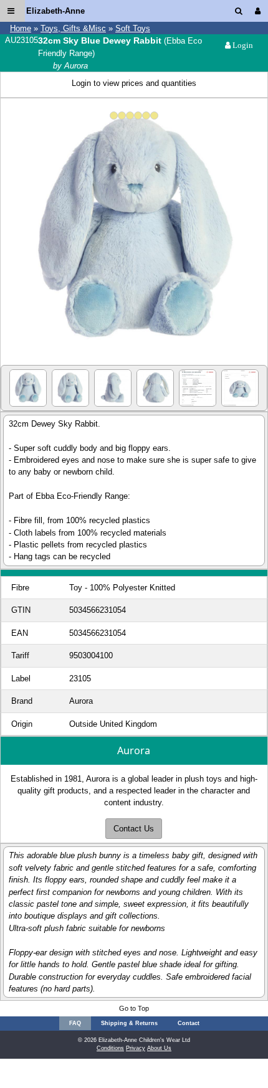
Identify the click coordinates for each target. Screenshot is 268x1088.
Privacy (135, 1048)
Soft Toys (132, 28)
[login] (260, 11)
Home (20, 28)
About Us (159, 1048)
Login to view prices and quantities (134, 83)
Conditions (110, 1048)
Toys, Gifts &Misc (73, 28)
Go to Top (134, 1008)
